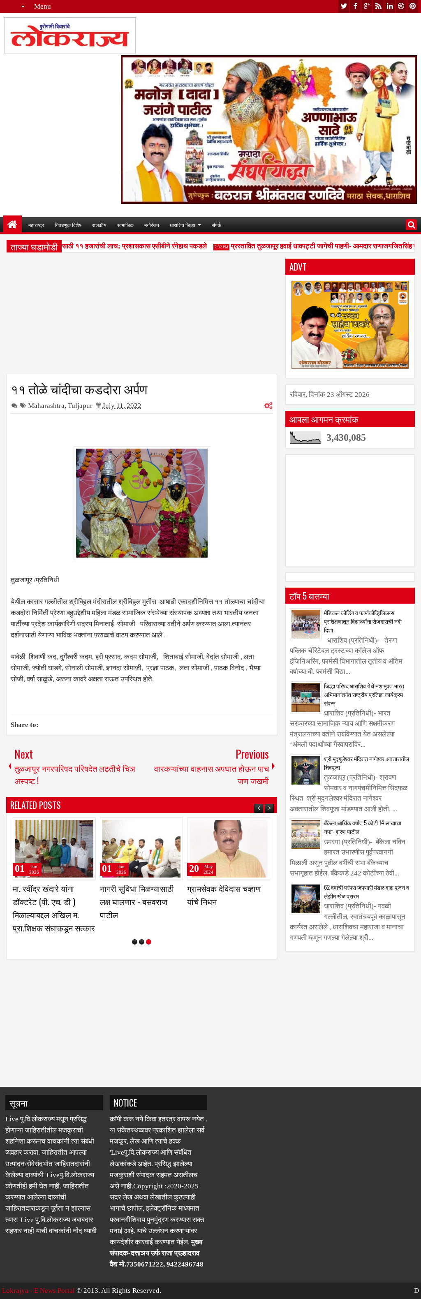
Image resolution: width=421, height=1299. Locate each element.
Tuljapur (80, 406)
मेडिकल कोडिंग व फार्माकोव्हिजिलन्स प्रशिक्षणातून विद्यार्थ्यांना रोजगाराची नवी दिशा (363, 621)
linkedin (389, 6)
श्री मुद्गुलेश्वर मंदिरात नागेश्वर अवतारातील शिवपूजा (366, 762)
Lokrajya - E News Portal (38, 1290)
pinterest (412, 6)
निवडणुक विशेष (68, 224)
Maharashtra (46, 406)
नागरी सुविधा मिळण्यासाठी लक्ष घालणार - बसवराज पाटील (137, 901)
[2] (141, 942)
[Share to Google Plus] (87, 827)
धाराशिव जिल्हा (182, 224)
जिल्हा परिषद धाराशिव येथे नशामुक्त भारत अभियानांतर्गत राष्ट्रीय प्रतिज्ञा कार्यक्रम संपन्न (364, 694)
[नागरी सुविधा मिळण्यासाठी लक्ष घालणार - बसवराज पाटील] (141, 849)
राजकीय (99, 224)
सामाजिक (125, 224)
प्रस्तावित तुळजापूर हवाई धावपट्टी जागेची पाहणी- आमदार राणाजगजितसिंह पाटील (321, 246)
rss (378, 6)
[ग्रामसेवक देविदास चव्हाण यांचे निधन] (229, 849)
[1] (134, 942)
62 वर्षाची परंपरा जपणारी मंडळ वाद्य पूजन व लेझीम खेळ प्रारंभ (366, 891)
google (366, 6)
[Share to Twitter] (78, 827)
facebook (355, 6)
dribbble (401, 6)
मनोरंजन (151, 224)
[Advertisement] (141, 316)
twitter (343, 6)
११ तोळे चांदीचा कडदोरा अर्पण (79, 388)
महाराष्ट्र (36, 224)
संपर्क (216, 224)
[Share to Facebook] (69, 827)
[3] (148, 942)
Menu (42, 6)
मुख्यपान (12, 224)
